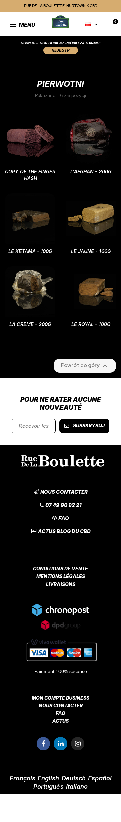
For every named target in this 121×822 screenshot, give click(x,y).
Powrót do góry (85, 366)
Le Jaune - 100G (91, 251)
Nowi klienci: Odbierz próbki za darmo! (61, 43)
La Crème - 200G (30, 324)
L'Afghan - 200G (90, 171)
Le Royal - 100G (90, 324)
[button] (60, 50)
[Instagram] (77, 743)
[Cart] (111, 24)
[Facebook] (43, 743)
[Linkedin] (60, 743)
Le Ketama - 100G (30, 251)
